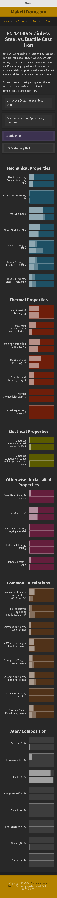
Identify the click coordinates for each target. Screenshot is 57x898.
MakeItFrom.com (28, 12)
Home (5, 21)
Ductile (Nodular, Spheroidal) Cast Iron (25, 120)
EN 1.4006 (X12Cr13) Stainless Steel (25, 103)
